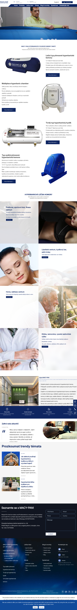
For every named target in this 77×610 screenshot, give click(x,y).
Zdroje (37, 5)
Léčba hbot (29, 5)
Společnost (54, 5)
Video (26, 570)
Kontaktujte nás (64, 5)
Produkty (22, 5)
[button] (6, 436)
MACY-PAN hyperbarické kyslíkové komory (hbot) (38, 46)
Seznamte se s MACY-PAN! (18, 507)
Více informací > (52, 75)
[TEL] (75, 409)
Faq (26, 568)
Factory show (46, 568)
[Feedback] (75, 413)
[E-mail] (75, 405)
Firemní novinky (47, 548)
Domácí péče (28, 552)
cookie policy (42, 604)
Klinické (27, 554)
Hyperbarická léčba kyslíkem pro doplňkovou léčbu (27, 484)
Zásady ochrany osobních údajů (50, 592)
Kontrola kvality (47, 570)
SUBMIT (50, 534)
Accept (42, 607)
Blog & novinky (44, 5)
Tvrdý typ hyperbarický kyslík (58, 123)
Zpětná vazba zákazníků (10, 424)
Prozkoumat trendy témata (21, 446)
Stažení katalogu (68, 2)
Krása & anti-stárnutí (30, 550)
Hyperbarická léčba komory (38, 194)
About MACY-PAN (44, 377)
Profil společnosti (47, 563)
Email (63, 549)
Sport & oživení (28, 548)
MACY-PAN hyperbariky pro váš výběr (10, 546)
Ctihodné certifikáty (48, 565)
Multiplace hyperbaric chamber (15, 83)
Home (16, 5)
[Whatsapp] (75, 401)
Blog (44, 554)
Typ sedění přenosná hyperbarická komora (11, 156)
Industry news (46, 550)
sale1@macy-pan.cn (19, 2)
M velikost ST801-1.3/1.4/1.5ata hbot (8, 557)
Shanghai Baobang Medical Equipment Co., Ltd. (19, 591)
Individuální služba (29, 563)
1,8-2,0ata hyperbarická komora (9, 580)
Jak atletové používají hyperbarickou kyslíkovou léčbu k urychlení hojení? (28, 460)
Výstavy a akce (47, 552)
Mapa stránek (49, 591)
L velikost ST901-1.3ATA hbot (11, 560)
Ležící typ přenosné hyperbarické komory (60, 56)
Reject (35, 607)
